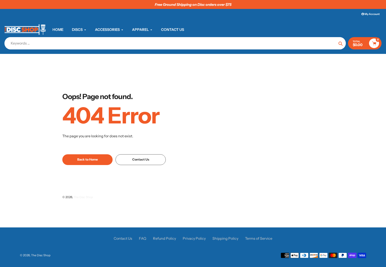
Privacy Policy (194, 238)
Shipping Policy (225, 238)
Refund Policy (164, 238)
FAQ (142, 238)
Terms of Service (258, 238)
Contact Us (123, 238)
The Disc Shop (83, 197)
